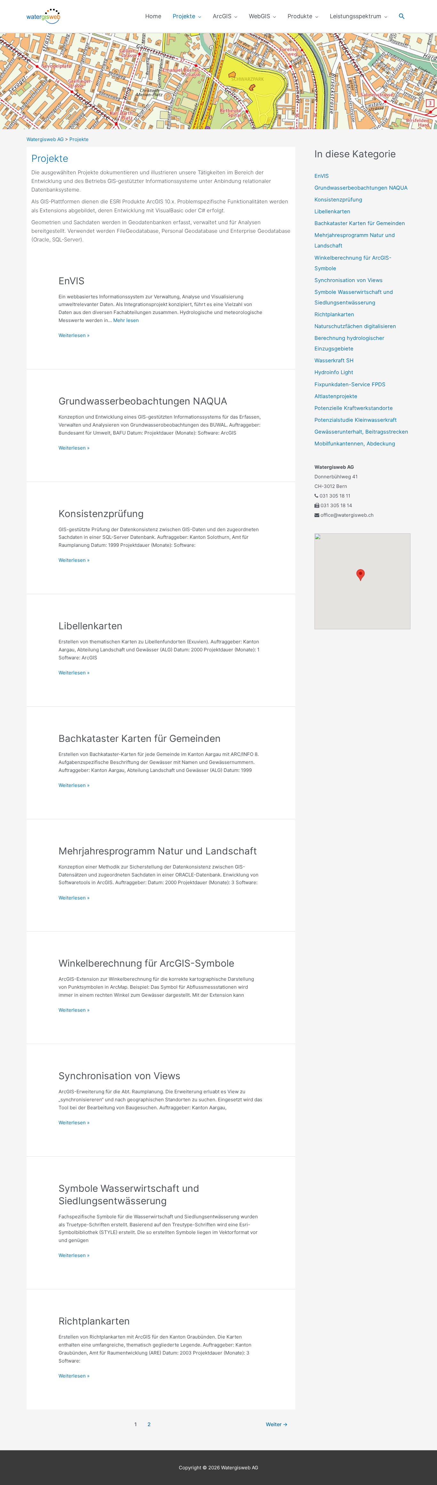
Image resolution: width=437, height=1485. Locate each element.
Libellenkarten (91, 626)
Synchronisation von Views (119, 1075)
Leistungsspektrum (355, 16)
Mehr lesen (126, 320)
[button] (402, 16)
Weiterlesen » (74, 335)
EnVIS (71, 281)
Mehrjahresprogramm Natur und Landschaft (158, 851)
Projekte (184, 16)
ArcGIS (222, 16)
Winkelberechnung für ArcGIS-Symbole (146, 963)
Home (153, 16)
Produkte (300, 16)
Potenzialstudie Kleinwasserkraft (355, 420)
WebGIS (259, 16)
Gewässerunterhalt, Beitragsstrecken (361, 431)
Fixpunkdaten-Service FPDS (349, 384)
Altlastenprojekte (335, 396)
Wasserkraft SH (334, 360)
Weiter (277, 1424)
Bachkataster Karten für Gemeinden (140, 738)
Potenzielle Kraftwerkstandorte (353, 408)
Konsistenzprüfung (101, 513)
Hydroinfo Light (333, 372)
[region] (218, 81)
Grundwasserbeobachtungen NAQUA (143, 401)
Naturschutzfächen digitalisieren (355, 326)
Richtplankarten (94, 1321)
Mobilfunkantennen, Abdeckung (354, 443)
